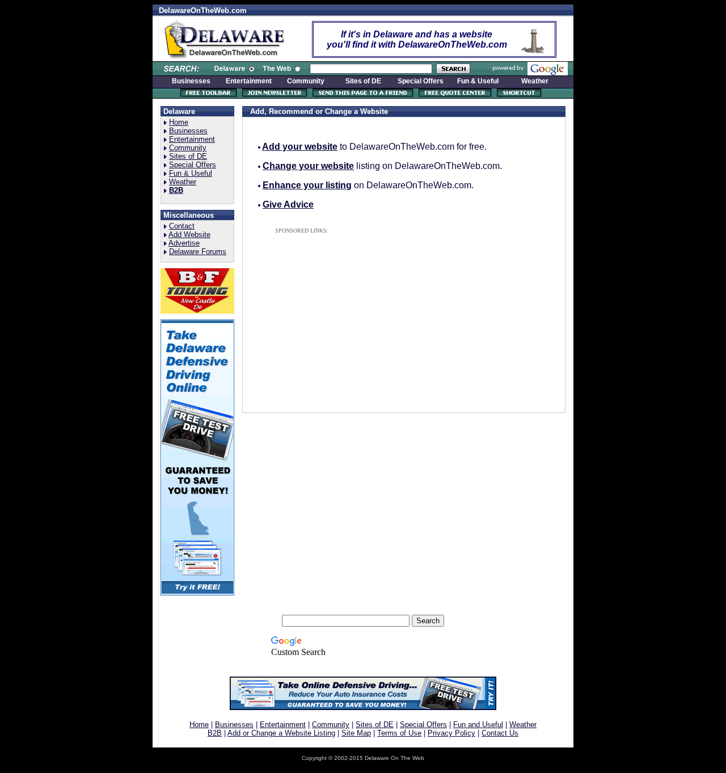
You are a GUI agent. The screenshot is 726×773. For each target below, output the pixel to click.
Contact (182, 226)
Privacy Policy (451, 733)
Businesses (188, 130)
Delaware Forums (197, 251)
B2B (215, 733)
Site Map (356, 733)
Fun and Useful (478, 724)
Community (187, 147)
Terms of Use (399, 733)
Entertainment (192, 139)
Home (178, 122)
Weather (182, 182)
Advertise (184, 243)
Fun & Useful (190, 173)
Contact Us (500, 733)
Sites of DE (188, 156)
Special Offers (192, 164)
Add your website (299, 146)
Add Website (189, 234)
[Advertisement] (365, 315)
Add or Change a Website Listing (281, 733)
